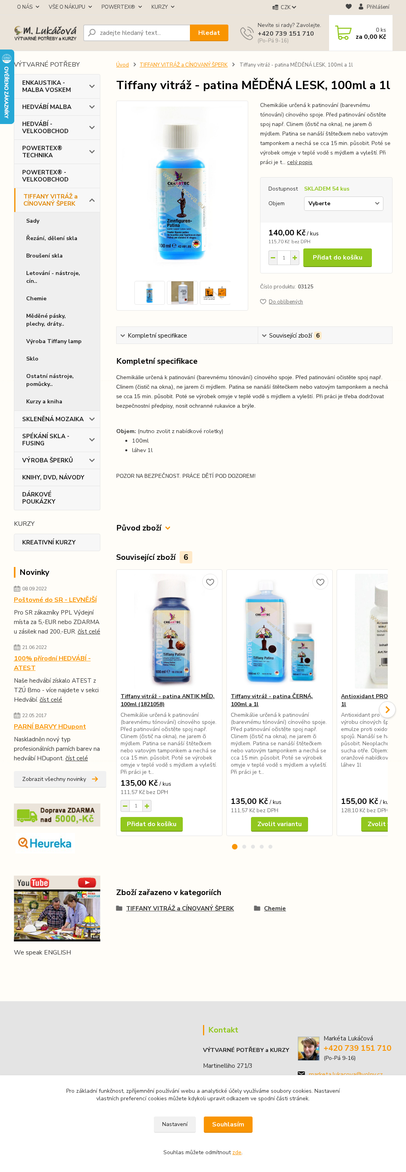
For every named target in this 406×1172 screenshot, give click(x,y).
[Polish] (56, 968)
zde (236, 1152)
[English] (18, 968)
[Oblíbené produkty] (349, 7)
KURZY (159, 7)
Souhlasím (228, 1124)
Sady (32, 221)
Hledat (209, 33)
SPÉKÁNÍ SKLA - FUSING (45, 439)
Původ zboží (138, 528)
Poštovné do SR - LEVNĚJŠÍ (55, 600)
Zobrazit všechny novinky (54, 779)
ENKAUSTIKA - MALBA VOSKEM (46, 86)
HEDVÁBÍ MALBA (46, 107)
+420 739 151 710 (286, 33)
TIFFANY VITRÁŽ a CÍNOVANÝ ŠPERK (50, 200)
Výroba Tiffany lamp (54, 341)
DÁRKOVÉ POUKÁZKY (39, 498)
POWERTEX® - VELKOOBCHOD (45, 175)
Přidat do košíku (337, 257)
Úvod (122, 65)
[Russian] (66, 968)
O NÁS (25, 7)
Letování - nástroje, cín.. (53, 277)
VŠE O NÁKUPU (67, 7)
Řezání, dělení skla (51, 238)
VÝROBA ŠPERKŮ (47, 460)
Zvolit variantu (279, 824)
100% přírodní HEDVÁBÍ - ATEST (52, 663)
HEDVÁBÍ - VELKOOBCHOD (45, 127)
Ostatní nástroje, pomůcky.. (50, 380)
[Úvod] (45, 33)
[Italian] (47, 968)
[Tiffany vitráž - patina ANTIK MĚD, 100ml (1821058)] (169, 631)
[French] (28, 968)
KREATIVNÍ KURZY (49, 542)
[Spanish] (75, 968)
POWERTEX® (118, 7)
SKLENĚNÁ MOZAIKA (53, 419)
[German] (37, 968)
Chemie (36, 298)
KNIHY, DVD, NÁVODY (53, 477)
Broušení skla (44, 256)
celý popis (299, 162)
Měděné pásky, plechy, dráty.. (46, 320)
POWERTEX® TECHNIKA (42, 151)
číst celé (89, 632)
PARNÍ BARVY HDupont (50, 726)
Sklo (32, 359)
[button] (234, 846)
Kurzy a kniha (44, 401)
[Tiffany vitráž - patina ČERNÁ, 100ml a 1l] (279, 631)
